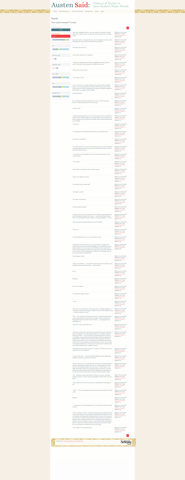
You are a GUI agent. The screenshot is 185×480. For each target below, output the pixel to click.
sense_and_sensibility (57, 39)
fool (53, 58)
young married (55, 87)
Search (96, 11)
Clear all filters (55, 33)
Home (55, 11)
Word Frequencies (64, 11)
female (53, 49)
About (102, 11)
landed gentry (55, 77)
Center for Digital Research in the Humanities (73, 441)
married (54, 68)
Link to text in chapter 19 (120, 35)
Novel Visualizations (77, 11)
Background (88, 11)
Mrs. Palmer (55, 96)
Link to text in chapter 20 (120, 80)
